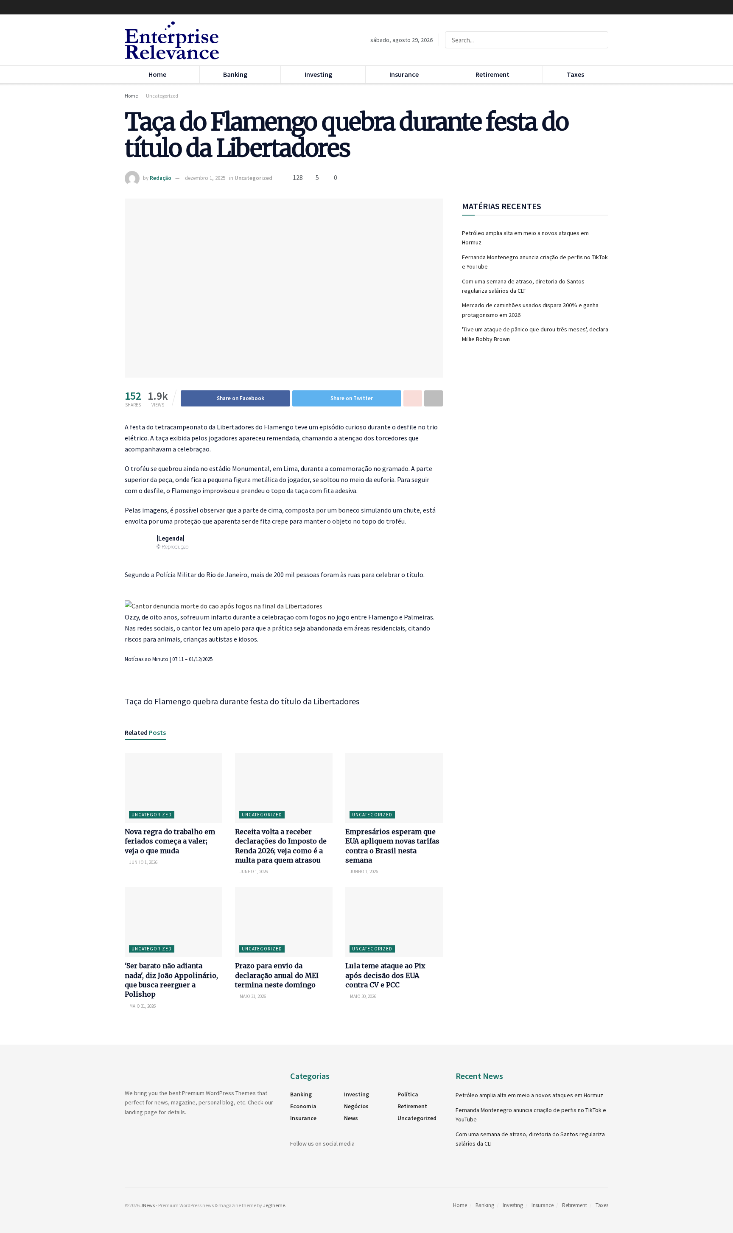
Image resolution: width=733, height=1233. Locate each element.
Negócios (356, 1106)
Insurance (404, 74)
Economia (303, 1106)
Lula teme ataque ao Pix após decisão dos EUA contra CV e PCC (385, 975)
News (351, 1118)
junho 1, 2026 (143, 862)
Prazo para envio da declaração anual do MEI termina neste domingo (277, 975)
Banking (235, 74)
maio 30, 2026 (362, 996)
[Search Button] (600, 39)
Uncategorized (162, 95)
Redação (160, 178)
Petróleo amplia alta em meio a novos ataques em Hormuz (529, 1095)
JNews (147, 1205)
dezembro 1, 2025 (205, 178)
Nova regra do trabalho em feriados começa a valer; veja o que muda (170, 841)
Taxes (575, 74)
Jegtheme (274, 1205)
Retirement (492, 74)
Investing (318, 74)
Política (407, 1094)
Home (157, 74)
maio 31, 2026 (142, 1006)
